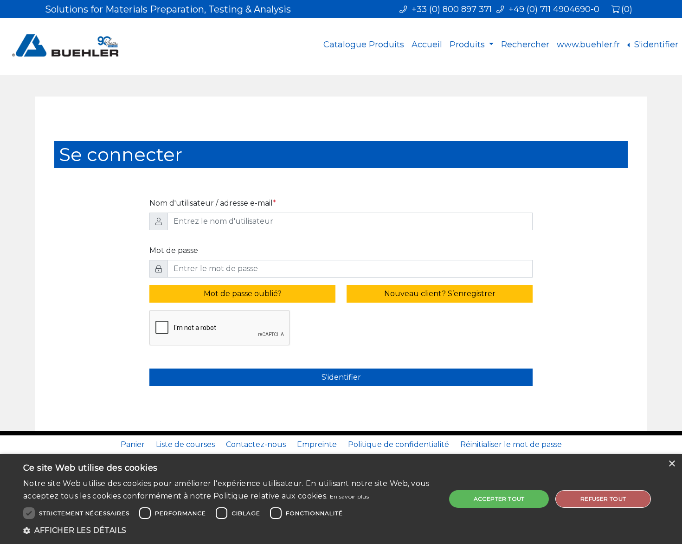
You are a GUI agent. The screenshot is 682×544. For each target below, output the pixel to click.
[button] (228, 530)
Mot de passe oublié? (243, 293)
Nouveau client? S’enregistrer (439, 293)
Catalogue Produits (363, 44)
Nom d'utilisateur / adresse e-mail (212, 203)
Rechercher (525, 44)
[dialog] (341, 499)
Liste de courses (185, 444)
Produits (468, 44)
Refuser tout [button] (603, 498)
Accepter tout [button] (499, 498)
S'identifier (655, 44)
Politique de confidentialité (398, 444)
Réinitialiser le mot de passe (511, 444)
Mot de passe (173, 250)
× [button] (671, 463)
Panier (133, 444)
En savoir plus (349, 496)
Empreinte (317, 444)
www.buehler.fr (588, 44)
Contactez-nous (256, 444)
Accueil (427, 44)
